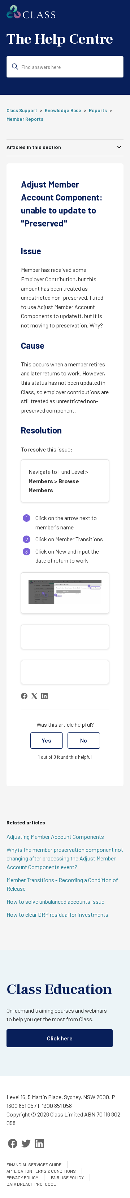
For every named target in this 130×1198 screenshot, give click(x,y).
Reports (98, 110)
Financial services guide (33, 1164)
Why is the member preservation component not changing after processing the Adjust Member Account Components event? (64, 858)
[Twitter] (26, 1143)
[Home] (30, 16)
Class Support (21, 110)
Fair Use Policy (67, 1177)
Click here (60, 1038)
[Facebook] (24, 696)
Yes (46, 740)
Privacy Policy (22, 1177)
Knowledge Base (63, 110)
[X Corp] (34, 696)
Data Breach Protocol (31, 1183)
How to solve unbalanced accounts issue (55, 901)
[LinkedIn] (44, 696)
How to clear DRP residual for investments (57, 914)
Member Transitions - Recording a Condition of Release (62, 884)
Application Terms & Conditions (41, 1170)
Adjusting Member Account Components (55, 836)
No (83, 740)
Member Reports (24, 119)
